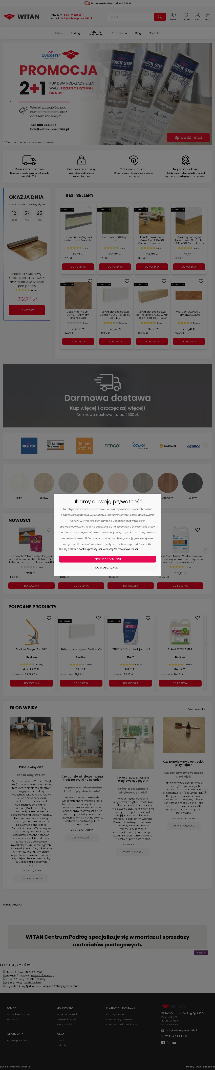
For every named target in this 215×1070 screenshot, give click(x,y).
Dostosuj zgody (107, 567)
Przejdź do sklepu (107, 559)
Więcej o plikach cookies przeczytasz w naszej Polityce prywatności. (98, 549)
